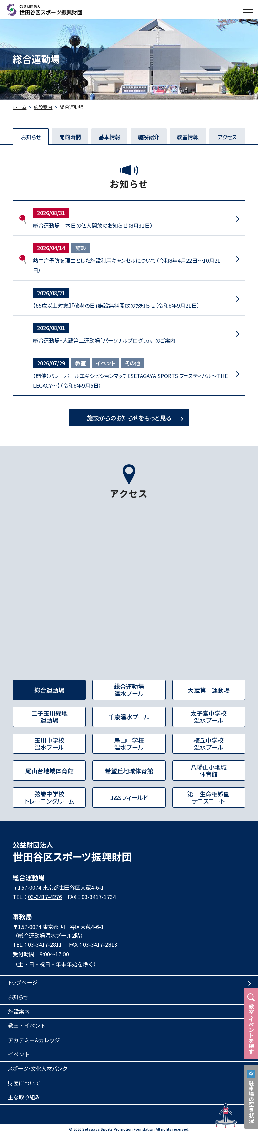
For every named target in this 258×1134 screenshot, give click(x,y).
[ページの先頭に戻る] (225, 1115)
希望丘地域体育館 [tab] (129, 770)
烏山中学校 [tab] (129, 744)
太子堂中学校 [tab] (208, 717)
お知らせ (18, 997)
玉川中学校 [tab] (49, 744)
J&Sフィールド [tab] (129, 797)
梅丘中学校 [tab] (209, 744)
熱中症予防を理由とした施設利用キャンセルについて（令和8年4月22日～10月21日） (126, 265)
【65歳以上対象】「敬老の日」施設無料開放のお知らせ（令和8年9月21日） (116, 305)
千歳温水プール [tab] (129, 716)
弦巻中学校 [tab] (49, 797)
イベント (105, 363)
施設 (80, 248)
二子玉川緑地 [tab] (49, 717)
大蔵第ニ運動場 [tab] (209, 690)
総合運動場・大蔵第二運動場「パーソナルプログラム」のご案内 (104, 340)
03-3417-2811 (45, 944)
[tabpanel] (129, 590)
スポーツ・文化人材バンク (37, 1068)
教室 (80, 363)
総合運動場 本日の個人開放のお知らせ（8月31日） (93, 225)
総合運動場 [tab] (49, 690)
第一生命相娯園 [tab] (208, 797)
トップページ (22, 982)
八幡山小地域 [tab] (208, 770)
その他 (132, 363)
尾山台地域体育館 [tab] (49, 770)
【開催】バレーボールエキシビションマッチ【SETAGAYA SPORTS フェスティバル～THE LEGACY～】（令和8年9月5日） (130, 380)
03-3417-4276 (45, 897)
